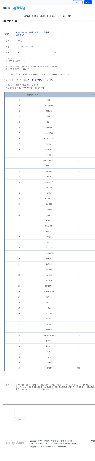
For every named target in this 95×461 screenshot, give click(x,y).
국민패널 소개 (51, 16)
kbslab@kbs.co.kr (71, 444)
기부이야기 (62, 16)
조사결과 (35, 16)
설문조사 (27, 16)
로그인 (88, 2)
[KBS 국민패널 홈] (47, 8)
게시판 (42, 16)
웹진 (69, 16)
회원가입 (78, 2)
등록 (19, 419)
